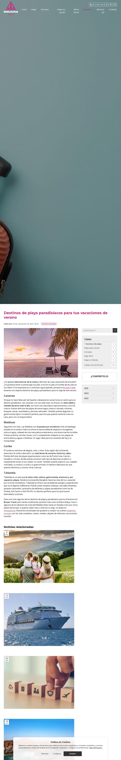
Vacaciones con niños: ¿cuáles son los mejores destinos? (33, 587)
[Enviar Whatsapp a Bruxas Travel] (106, 5)
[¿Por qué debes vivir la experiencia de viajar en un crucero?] (39, 619)
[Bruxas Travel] (11, 8)
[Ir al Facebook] (111, 5)
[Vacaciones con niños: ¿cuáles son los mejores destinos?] (39, 556)
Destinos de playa (49, 324)
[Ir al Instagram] (115, 5)
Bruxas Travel (69, 387)
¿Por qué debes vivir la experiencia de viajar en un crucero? (35, 650)
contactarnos (9, 510)
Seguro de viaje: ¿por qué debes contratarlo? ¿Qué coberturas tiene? (36, 713)
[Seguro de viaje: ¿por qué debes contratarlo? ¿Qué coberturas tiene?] (39, 682)
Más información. (95, 748)
